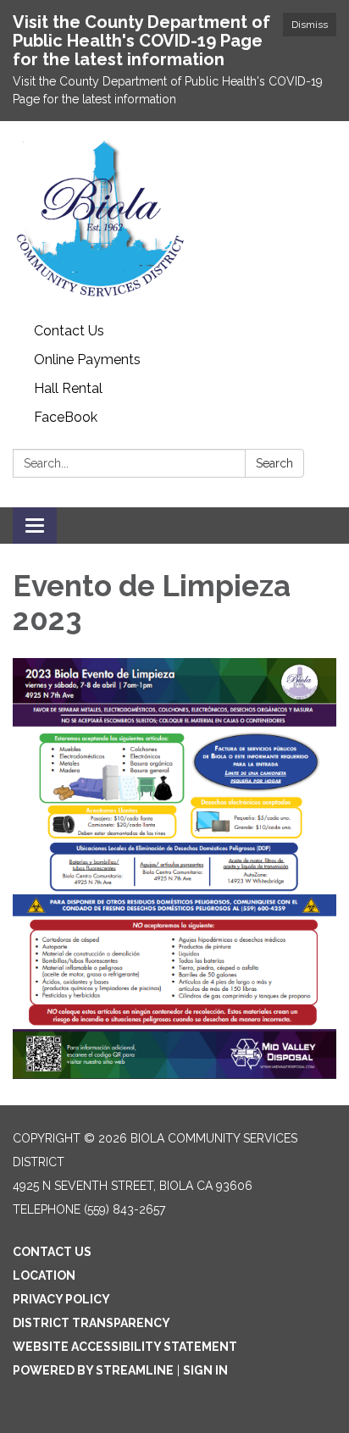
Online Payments (87, 359)
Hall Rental (68, 388)
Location (44, 1275)
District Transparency (91, 1323)
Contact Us (69, 331)
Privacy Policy (61, 1299)
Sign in (205, 1370)
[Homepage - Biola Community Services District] (174, 219)
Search (274, 463)
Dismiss (309, 24)
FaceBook (65, 417)
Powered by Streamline (93, 1370)
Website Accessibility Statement (125, 1346)
